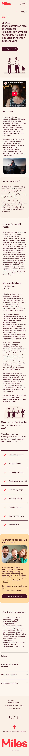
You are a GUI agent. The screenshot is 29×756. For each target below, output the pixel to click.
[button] (23, 3)
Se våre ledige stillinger (14, 596)
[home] (6, 3)
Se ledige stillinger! (10, 49)
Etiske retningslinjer (13, 702)
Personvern (11, 700)
